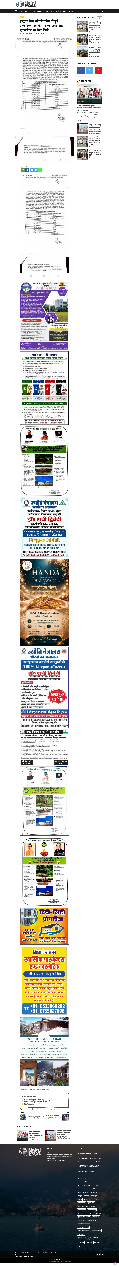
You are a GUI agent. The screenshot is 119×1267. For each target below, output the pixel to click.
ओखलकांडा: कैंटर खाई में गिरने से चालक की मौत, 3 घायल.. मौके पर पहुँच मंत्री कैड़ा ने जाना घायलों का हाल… (82, 26)
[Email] (23, 170)
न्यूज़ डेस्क (23, 34)
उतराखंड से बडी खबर (37, 1109)
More (79, 120)
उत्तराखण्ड (27, 11)
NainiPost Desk (82, 112)
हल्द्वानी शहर (59, 1109)
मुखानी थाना (98, 1213)
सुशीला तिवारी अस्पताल (83, 1231)
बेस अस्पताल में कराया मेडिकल (85, 1213)
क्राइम (51, 11)
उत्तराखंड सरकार (82, 1178)
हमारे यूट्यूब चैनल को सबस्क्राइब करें (33, 1103)
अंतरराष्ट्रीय (39, 11)
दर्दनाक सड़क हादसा (83, 1192)
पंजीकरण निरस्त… (88, 1199)
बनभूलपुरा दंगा (94, 1206)
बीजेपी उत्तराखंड (92, 1210)
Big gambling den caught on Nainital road (89, 1158)
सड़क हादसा (81, 1234)
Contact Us (26, 1257)
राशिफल (64, 11)
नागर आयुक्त (94, 1196)
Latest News (18, 1257)
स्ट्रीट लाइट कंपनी (96, 1231)
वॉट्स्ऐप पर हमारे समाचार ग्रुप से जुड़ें (34, 1099)
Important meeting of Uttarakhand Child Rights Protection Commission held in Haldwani (88, 1166)
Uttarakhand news (28, 1109)
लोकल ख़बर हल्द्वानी (52, 1109)
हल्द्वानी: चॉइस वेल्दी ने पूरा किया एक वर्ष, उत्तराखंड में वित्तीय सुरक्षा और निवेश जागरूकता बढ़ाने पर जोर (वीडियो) (82, 141)
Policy (31, 1257)
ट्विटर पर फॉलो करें (29, 1105)
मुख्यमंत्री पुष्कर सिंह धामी (84, 1217)
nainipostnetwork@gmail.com (56, 1161)
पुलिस (97, 1199)
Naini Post (62, 1260)
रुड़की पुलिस (81, 1220)
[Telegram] (32, 170)
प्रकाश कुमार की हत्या (83, 1206)
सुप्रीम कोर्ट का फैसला (83, 1227)
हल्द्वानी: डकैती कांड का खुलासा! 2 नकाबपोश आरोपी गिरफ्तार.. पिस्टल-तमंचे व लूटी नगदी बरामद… (22, 1135)
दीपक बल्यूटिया (93, 1192)
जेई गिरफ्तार (95, 1185)
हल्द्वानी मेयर (89, 1242)
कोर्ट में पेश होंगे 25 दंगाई (83, 1182)
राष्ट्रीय (33, 11)
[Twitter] (36, 170)
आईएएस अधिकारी (94, 1171)
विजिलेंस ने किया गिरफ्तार (84, 1224)
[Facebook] (27, 170)
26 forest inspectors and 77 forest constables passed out (87, 1154)
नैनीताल (80, 1199)
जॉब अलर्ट (71, 11)
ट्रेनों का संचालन (82, 1189)
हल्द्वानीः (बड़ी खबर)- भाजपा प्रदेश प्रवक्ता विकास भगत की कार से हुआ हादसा (88, 1238)
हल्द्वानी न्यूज (81, 1242)
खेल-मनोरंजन (58, 11)
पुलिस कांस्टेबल (81, 1203)
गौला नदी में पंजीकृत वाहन (84, 1185)
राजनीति (46, 11)
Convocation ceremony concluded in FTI (89, 1162)
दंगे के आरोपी (92, 1189)
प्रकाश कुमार (91, 1203)
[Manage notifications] (115, 1263)
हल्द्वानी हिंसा (81, 1246)
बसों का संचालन (82, 1210)
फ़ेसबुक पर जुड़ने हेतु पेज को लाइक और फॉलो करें (37, 1101)
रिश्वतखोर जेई (96, 1217)
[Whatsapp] (40, 170)
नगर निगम (45, 1109)
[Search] (102, 11)
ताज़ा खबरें (21, 11)
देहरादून (80, 1196)
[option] (89, 27)
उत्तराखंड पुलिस (94, 1175)
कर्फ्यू (90, 1178)
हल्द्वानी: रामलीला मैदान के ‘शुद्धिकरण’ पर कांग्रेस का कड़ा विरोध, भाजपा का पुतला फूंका (82, 154)
